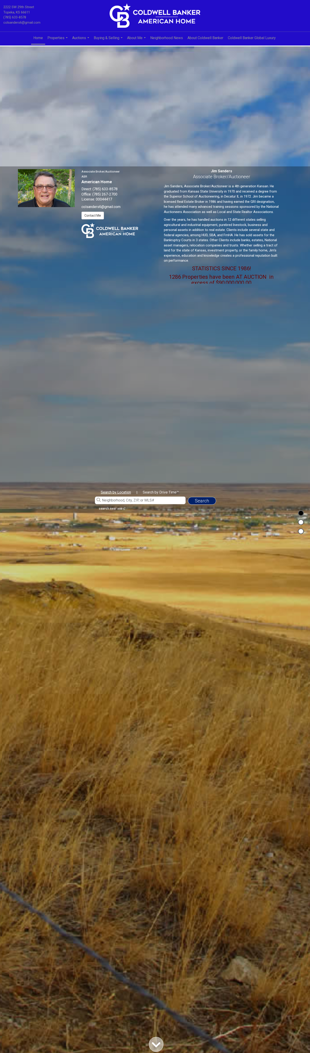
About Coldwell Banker (205, 38)
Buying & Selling (109, 40)
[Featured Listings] (301, 522)
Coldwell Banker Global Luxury (252, 38)
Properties (58, 40)
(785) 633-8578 (14, 17)
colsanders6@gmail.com (21, 22)
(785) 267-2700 (104, 194)
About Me (137, 40)
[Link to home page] (155, 15)
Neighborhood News (166, 38)
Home (38, 38)
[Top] (301, 513)
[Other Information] (301, 531)
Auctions (81, 40)
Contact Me (92, 215)
